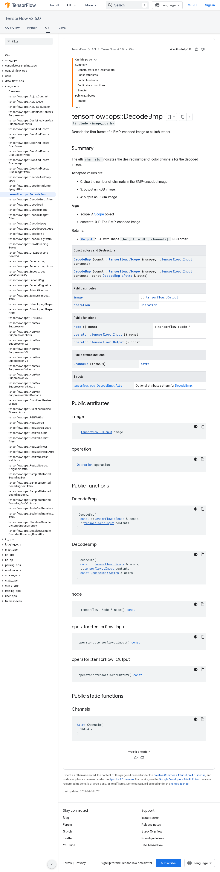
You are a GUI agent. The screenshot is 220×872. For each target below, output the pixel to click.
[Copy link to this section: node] (87, 594)
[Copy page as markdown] (183, 117)
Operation (149, 305)
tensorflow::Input (177, 259)
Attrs (145, 364)
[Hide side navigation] (51, 864)
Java (62, 28)
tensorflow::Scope (125, 259)
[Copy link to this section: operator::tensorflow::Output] (135, 659)
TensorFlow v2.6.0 (23, 18)
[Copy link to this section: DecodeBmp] (102, 499)
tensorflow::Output (162, 297)
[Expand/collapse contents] (95, 59)
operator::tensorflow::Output (99, 342)
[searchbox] (29, 41)
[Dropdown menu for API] (76, 5)
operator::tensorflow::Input (98, 334)
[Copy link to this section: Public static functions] (129, 696)
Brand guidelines (153, 838)
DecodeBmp (83, 259)
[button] (28, 60)
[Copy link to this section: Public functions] (114, 486)
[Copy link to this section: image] (89, 416)
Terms (67, 863)
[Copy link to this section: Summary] (99, 148)
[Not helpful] (203, 49)
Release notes (151, 824)
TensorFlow (79, 49)
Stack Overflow (152, 831)
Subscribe (168, 863)
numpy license (179, 783)
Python (32, 28)
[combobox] (127, 5)
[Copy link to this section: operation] (96, 449)
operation (81, 305)
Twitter (68, 838)
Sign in (210, 5)
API (68, 5)
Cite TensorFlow (152, 845)
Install (54, 5)
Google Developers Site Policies (179, 779)
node (78, 327)
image (78, 297)
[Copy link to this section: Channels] (95, 709)
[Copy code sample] (202, 426)
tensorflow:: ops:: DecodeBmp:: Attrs (97, 385)
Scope (99, 214)
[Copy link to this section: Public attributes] (115, 403)
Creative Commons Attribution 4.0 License (179, 775)
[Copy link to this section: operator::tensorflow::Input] (131, 627)
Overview (12, 28)
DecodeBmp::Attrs (118, 276)
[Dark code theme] (195, 426)
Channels (81, 364)
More (89, 5)
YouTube (69, 845)
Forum (67, 824)
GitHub (193, 5)
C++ (48, 28)
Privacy (81, 863)
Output (87, 239)
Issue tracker (150, 817)
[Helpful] (196, 49)
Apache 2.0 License (121, 779)
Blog (66, 817)
